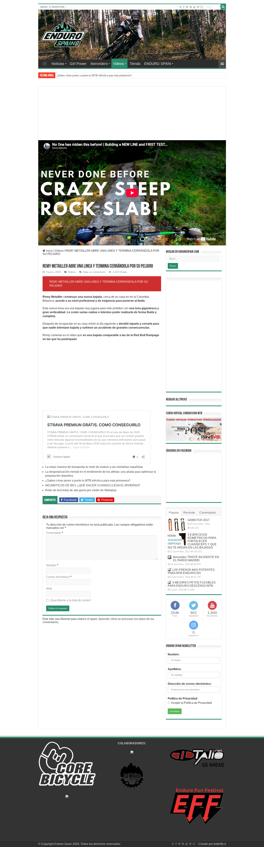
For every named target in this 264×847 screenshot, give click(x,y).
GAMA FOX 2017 (198, 519)
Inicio (49, 250)
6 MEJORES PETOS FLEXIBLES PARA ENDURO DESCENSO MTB (192, 584)
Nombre (52, 565)
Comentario (54, 532)
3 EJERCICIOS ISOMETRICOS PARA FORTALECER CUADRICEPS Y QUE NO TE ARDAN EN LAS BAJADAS (192, 541)
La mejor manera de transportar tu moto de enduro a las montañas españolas (94, 466)
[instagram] (201, 7)
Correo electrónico (58, 576)
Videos (118, 64)
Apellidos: (175, 669)
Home (44, 63)
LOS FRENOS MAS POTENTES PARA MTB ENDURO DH (191, 571)
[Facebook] (184, 7)
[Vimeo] (198, 7)
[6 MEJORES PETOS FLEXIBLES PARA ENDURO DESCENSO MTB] (169, 582)
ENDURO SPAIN (157, 64)
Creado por (206, 843)
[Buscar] (223, 7)
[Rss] (180, 7)
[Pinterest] (190, 7)
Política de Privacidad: (183, 698)
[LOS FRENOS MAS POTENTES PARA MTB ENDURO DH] (169, 569)
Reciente (189, 512)
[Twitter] (187, 7)
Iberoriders (99, 64)
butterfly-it (220, 843)
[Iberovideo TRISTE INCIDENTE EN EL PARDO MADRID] (169, 557)
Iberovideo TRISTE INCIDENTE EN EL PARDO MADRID (196, 559)
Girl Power (78, 64)
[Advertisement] (132, 117)
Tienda (135, 64)
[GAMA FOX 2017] (177, 524)
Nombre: (174, 654)
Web (49, 588)
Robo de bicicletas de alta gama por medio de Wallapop (80, 490)
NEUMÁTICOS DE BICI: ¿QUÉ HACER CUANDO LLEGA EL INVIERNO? (92, 485)
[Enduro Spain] (63, 33)
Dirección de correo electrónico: (190, 683)
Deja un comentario (94, 272)
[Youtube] (194, 7)
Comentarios (207, 512)
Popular (174, 512)
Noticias (58, 64)
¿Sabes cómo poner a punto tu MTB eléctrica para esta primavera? (94, 75)
